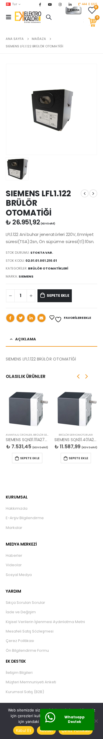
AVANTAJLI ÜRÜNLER (19, 435)
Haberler (14, 555)
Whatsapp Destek (74, 719)
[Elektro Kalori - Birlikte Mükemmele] (29, 17)
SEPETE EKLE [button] (29, 458)
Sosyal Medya (19, 574)
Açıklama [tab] (25, 339)
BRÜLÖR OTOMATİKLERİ (48, 268)
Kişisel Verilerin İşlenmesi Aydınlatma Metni (45, 621)
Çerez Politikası (20, 640)
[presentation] (78, 376)
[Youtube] (50, 4)
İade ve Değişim (21, 612)
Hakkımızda (16, 508)
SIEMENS (26, 276)
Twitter (20, 318)
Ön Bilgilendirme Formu (27, 650)
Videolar (14, 565)
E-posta (41, 318)
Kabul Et (23, 730)
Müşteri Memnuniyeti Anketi (31, 682)
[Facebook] (39, 4)
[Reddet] (96, 721)
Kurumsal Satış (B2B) (25, 692)
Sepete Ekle (58, 295)
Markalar (14, 527)
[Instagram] (60, 4)
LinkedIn (31, 318)
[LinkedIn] (70, 4)
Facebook (10, 318)
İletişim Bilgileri (19, 672)
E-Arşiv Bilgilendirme (25, 518)
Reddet (46, 730)
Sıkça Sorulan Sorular (25, 602)
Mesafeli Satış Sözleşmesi (30, 631)
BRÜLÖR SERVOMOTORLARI (76, 435)
